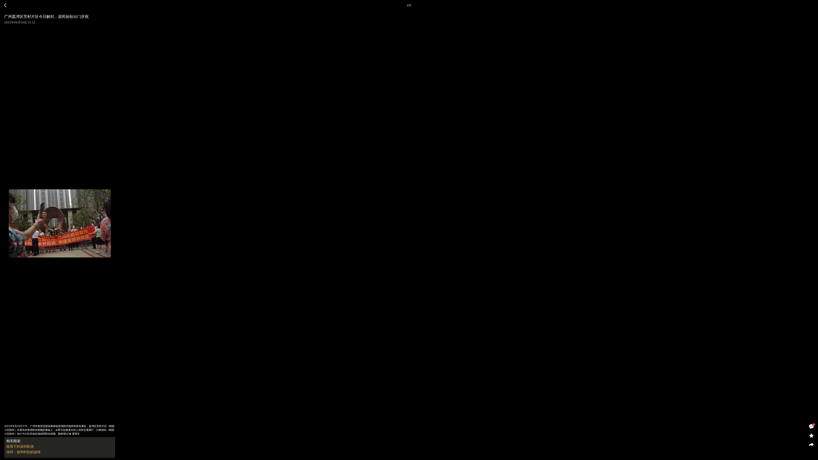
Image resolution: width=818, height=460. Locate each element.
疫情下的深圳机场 (20, 446)
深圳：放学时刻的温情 (23, 452)
